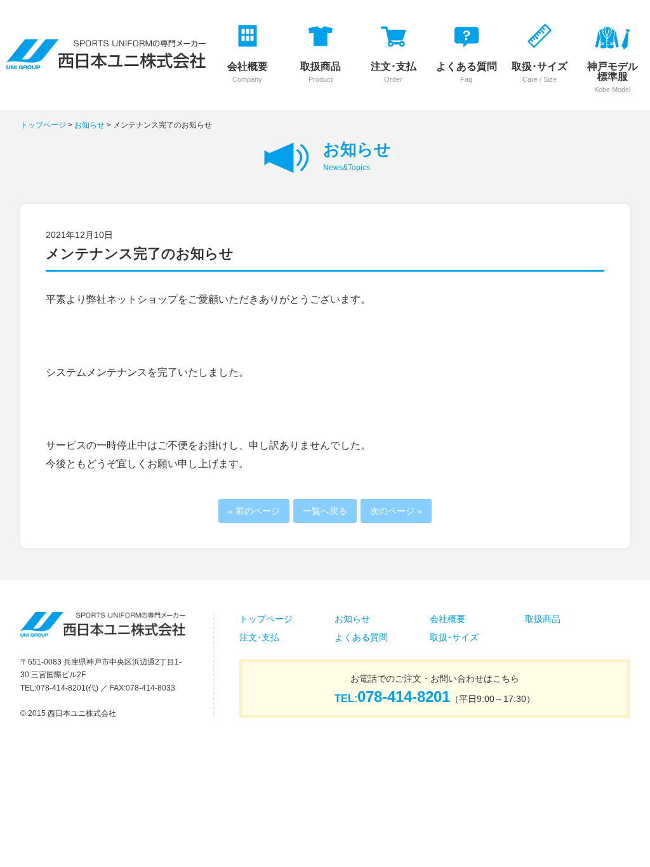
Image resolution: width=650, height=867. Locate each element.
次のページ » (396, 511)
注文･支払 (259, 637)
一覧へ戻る (325, 511)
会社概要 (447, 619)
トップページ (43, 125)
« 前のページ (254, 511)
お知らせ (89, 125)
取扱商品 (542, 619)
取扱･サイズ (454, 637)
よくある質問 (361, 637)
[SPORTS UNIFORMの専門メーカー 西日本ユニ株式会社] (106, 61)
